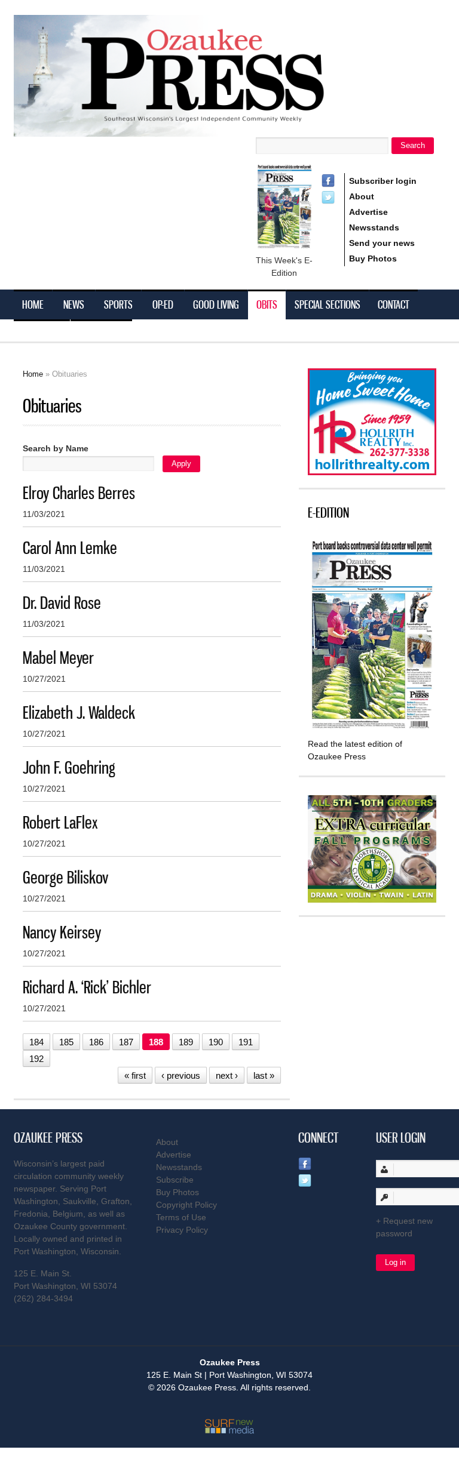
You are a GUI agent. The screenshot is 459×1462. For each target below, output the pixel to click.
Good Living (216, 304)
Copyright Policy (186, 1204)
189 (186, 1042)
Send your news (382, 243)
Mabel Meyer (58, 657)
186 (96, 1042)
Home (33, 304)
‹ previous (180, 1075)
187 (126, 1042)
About (361, 196)
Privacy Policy (182, 1230)
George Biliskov (65, 877)
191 (245, 1042)
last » (263, 1075)
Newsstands (374, 227)
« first (135, 1075)
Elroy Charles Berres (79, 492)
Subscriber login (383, 181)
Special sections (327, 304)
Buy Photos (373, 258)
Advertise (368, 212)
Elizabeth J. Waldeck (79, 712)
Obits (266, 304)
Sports (118, 304)
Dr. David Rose (62, 602)
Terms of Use (181, 1217)
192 (36, 1059)
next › (227, 1075)
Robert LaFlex (60, 822)
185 (66, 1042)
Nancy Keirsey (62, 932)
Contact (393, 304)
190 (216, 1042)
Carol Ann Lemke (70, 547)
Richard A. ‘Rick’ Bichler (87, 987)
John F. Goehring (69, 767)
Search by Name (55, 448)
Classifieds (101, 334)
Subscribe (42, 334)
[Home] (193, 129)
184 (36, 1042)
